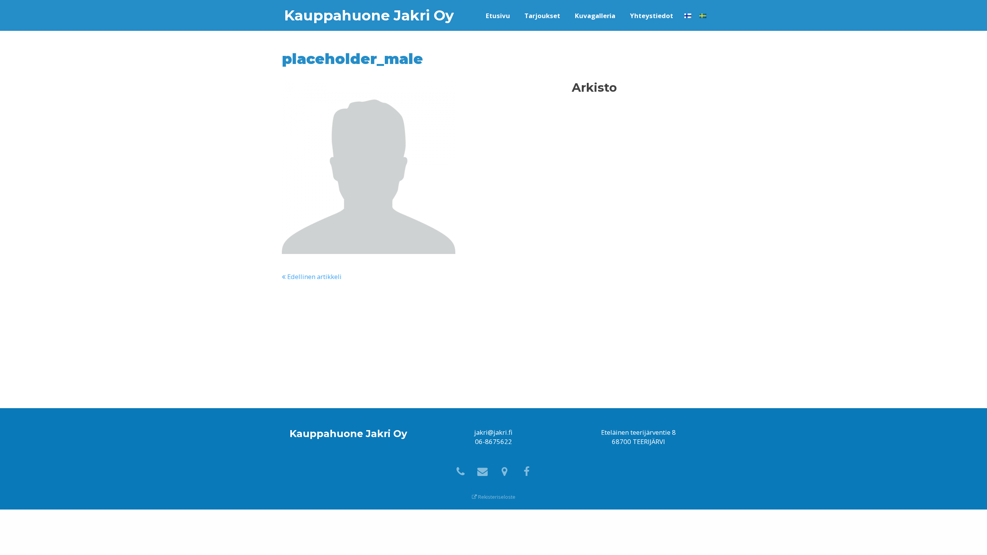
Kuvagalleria (595, 15)
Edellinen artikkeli (314, 276)
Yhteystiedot (651, 15)
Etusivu (498, 15)
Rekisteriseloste (496, 497)
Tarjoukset (542, 15)
